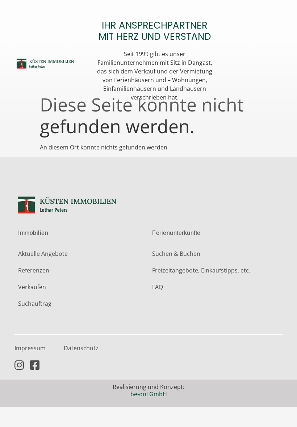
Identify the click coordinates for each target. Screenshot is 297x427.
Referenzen (33, 270)
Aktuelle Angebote (43, 254)
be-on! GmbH (148, 394)
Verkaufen (32, 287)
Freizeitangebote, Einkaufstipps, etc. (201, 270)
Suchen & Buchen (176, 254)
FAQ (157, 287)
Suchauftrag (34, 304)
